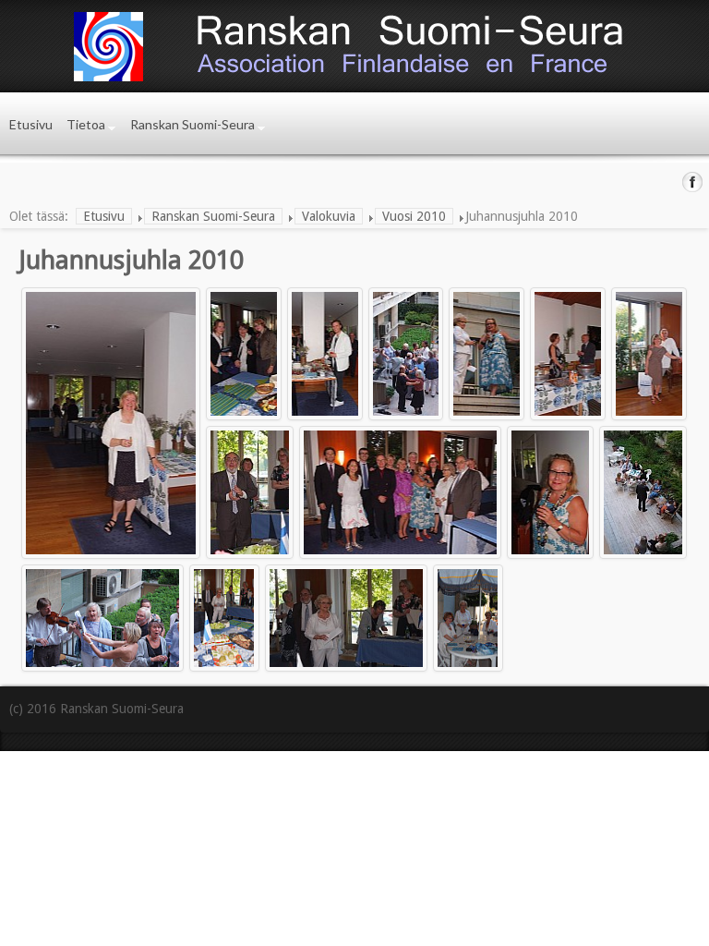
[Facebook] (692, 181)
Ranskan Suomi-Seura (192, 124)
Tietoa (85, 124)
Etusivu (31, 124)
